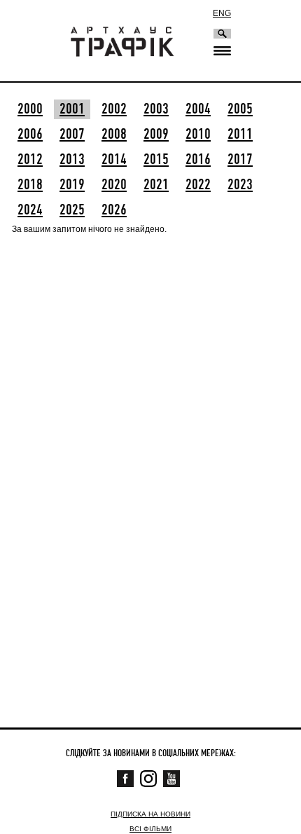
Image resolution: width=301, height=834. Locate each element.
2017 (240, 159)
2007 (72, 134)
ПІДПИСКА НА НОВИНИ (150, 814)
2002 (114, 109)
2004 (198, 109)
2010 (198, 134)
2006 (30, 134)
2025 (72, 210)
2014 (114, 159)
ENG (222, 13)
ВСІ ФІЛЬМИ (151, 829)
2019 (72, 185)
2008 (114, 134)
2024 (30, 210)
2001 (72, 109)
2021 (156, 185)
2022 (198, 185)
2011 (240, 134)
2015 (156, 159)
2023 (240, 185)
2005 (240, 109)
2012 (30, 159)
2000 (30, 109)
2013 (72, 159)
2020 (114, 185)
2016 (198, 159)
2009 (156, 134)
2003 (156, 109)
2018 (30, 185)
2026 (114, 210)
